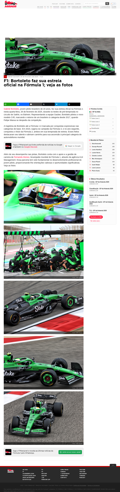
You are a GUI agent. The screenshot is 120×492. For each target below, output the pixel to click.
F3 (51, 6)
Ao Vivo (40, 6)
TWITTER (82, 471)
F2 (48, 6)
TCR (69, 6)
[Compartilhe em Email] (35, 104)
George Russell (97, 146)
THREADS (82, 475)
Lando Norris (96, 152)
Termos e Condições (94, 485)
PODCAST (82, 477)
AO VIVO (25, 469)
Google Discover (30, 147)
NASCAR (63, 6)
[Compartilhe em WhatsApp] (10, 104)
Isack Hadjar (96, 164)
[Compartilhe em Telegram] (61, 104)
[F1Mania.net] (11, 4)
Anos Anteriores (28, 477)
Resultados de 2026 (96, 217)
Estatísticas (27, 479)
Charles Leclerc (97, 155)
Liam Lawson (96, 167)
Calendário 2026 (28, 473)
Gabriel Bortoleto (11, 109)
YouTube (62, 3)
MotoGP (56, 6)
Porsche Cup (76, 6)
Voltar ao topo (113, 466)
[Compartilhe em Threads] (74, 104)
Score (114, 6)
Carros (96, 6)
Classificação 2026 (29, 475)
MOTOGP (44, 473)
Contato (78, 3)
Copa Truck (87, 6)
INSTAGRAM (83, 473)
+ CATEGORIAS (105, 6)
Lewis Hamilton (97, 149)
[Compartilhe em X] (48, 104)
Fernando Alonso (21, 157)
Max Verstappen (97, 158)
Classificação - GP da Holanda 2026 (101, 188)
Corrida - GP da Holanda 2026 (99, 182)
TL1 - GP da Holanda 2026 (98, 210)
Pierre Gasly (96, 170)
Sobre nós (70, 3)
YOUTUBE (82, 469)
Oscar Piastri (96, 161)
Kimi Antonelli (96, 143)
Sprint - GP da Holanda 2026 (98, 195)
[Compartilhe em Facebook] (22, 104)
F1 (45, 6)
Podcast (55, 3)
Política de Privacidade (79, 485)
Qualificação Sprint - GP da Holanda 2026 (101, 203)
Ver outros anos (95, 221)
